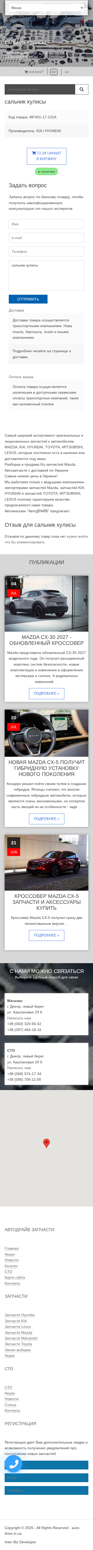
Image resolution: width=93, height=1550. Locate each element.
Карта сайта (15, 1277)
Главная (12, 53)
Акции (10, 1254)
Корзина (35, 72)
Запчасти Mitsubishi (21, 1338)
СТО (8, 1272)
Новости (12, 1260)
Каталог (30, 53)
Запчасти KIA (53, 53)
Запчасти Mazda (18, 1332)
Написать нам (19, 1018)
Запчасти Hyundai (20, 1315)
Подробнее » (46, 693)
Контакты (12, 1283)
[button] (46, 1143)
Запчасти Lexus (18, 1326)
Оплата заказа (21, 377)
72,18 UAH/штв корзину (48, 156)
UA (67, 72)
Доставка (16, 310)
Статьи (10, 1405)
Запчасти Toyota (18, 1344)
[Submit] (81, 89)
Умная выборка (18, 1350)
